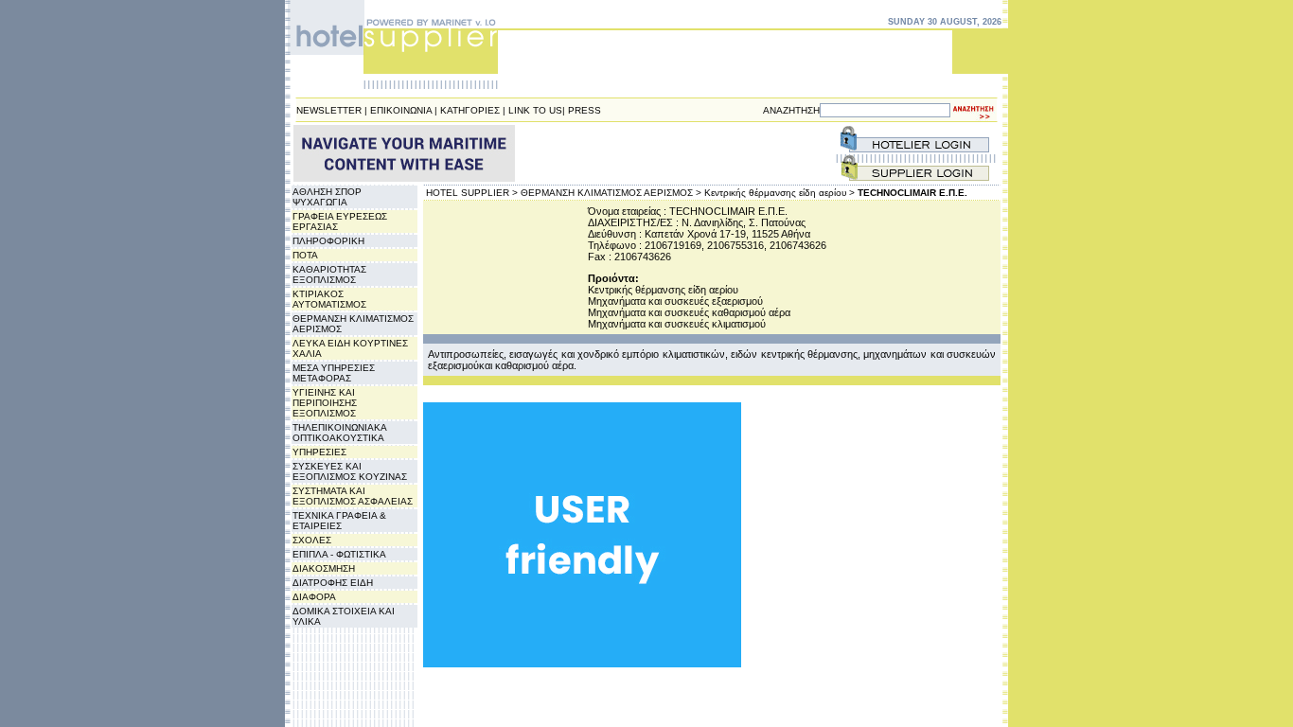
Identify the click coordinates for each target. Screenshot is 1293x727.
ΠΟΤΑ (305, 255)
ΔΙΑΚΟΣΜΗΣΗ (323, 568)
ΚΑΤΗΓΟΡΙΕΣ (470, 110)
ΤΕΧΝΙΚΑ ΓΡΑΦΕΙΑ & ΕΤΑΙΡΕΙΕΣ (339, 520)
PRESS (584, 110)
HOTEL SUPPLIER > (472, 192)
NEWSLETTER (329, 110)
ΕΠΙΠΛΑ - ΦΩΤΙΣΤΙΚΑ (339, 554)
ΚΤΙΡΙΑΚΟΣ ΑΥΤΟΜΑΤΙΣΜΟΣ (329, 299)
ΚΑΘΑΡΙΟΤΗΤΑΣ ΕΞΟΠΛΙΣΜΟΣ (329, 274)
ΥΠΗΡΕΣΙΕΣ (319, 452)
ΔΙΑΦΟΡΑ (314, 597)
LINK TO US (535, 110)
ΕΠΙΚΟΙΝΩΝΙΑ (401, 110)
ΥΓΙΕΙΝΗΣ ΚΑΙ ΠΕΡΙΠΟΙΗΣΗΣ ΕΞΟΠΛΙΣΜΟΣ (324, 402)
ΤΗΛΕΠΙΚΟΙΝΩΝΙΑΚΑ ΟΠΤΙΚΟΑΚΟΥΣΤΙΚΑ (339, 432)
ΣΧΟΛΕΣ (311, 540)
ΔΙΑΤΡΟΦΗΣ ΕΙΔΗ (332, 582)
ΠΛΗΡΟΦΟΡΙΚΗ (328, 241)
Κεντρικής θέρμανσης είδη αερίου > (779, 192)
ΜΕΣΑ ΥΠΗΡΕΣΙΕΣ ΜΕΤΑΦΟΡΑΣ (333, 373)
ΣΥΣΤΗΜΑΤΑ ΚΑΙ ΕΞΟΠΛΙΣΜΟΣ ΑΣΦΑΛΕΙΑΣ (352, 496)
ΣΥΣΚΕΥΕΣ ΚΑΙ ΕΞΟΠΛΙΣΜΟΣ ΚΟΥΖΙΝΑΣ (349, 471)
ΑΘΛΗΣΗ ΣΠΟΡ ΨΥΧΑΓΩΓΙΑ (327, 196)
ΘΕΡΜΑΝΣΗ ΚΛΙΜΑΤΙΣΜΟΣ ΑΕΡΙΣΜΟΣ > (611, 192)
